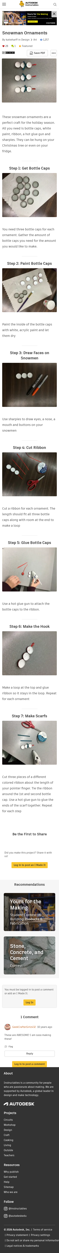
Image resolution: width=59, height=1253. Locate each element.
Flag (10, 1046)
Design (25, 39)
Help (6, 1182)
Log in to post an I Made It (29, 865)
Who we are (10, 1192)
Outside (8, 1150)
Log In (29, 1002)
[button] (4, 4)
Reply (29, 1053)
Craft (6, 1135)
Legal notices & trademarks (22, 1246)
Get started (10, 1177)
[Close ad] (54, 14)
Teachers (9, 1155)
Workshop (10, 1125)
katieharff (12, 39)
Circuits (8, 1120)
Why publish (11, 1172)
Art (35, 39)
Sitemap (9, 1187)
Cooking (8, 1140)
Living (7, 1145)
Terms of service (42, 1229)
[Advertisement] (29, 18)
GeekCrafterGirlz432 (24, 1027)
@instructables (17, 1208)
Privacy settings (40, 1235)
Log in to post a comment (29, 1064)
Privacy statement (17, 1235)
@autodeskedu (17, 1216)
